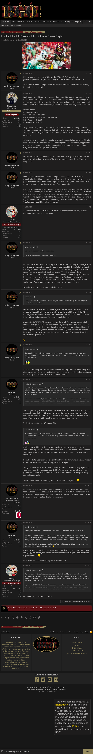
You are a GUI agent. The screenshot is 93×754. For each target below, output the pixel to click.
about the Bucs (66, 469)
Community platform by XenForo (46, 704)
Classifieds (57, 38)
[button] (23, 38)
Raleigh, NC (17, 528)
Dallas (19, 143)
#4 (90, 190)
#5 (90, 224)
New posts (5, 42)
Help (86, 649)
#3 (90, 170)
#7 (90, 309)
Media (46, 38)
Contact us (54, 649)
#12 (89, 582)
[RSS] (90, 648)
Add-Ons (41, 708)
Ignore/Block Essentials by (46, 706)
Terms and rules (65, 649)
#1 (90, 90)
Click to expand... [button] (57, 421)
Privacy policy (78, 649)
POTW (29, 38)
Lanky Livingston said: (33, 401)
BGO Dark (6, 649)
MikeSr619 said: (30, 264)
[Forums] (3, 49)
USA (19, 255)
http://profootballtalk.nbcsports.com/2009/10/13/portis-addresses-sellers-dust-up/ (54, 547)
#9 (90, 396)
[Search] (85, 38)
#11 (89, 539)
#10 (89, 502)
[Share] (86, 90)
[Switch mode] (90, 38)
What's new (17, 38)
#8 (90, 362)
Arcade (37, 38)
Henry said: (29, 314)
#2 (90, 110)
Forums (5, 38)
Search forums (16, 42)
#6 (90, 259)
